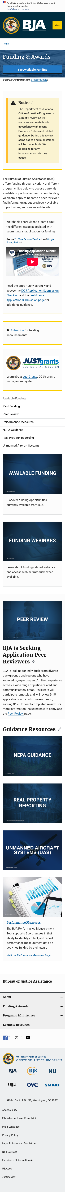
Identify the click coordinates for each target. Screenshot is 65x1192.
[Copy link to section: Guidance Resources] (58, 728)
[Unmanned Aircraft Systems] (32, 850)
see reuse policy (39, 79)
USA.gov (7, 1168)
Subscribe (17, 330)
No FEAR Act (9, 1151)
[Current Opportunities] (32, 474)
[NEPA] (32, 756)
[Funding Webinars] (32, 541)
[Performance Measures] (32, 897)
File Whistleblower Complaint (19, 1118)
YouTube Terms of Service (27, 239)
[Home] (34, 25)
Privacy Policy (10, 1135)
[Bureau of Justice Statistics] (32, 1075)
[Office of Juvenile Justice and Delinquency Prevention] (12, 1088)
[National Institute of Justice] (52, 1073)
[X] (18, 1038)
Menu (57, 25)
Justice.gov (8, 1177)
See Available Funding (32, 69)
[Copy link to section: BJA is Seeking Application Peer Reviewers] (32, 661)
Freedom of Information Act (18, 1160)
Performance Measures (24, 922)
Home (6, 43)
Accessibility (9, 1110)
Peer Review (16, 713)
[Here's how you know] (32, 6)
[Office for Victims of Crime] (32, 1087)
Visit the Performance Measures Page (28, 955)
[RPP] (32, 803)
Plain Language (11, 1126)
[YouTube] (29, 1038)
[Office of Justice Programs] (11, 25)
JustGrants (30, 376)
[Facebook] (6, 1038)
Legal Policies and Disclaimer (19, 1143)
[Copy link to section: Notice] (31, 102)
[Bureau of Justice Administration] (13, 1073)
